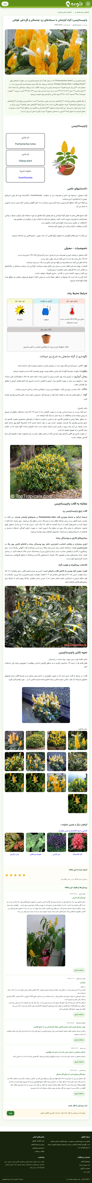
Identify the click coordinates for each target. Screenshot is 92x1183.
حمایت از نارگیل (85, 1168)
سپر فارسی (56, 854)
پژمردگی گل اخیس (78, 897)
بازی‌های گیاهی (85, 1161)
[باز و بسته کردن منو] (88, 3)
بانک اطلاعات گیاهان (38, 1141)
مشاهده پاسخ (79, 970)
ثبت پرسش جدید (84, 1165)
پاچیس (82, 982)
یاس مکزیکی (14, 854)
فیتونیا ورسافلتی (35, 854)
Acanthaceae (25, 178)
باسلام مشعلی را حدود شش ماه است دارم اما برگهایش (65, 1052)
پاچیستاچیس (79, 126)
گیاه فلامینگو (77, 854)
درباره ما (21, 1179)
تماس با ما (87, 1172)
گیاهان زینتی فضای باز (82, 12)
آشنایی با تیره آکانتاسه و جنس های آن (73, 830)
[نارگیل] (74, 3)
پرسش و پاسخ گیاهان (37, 1144)
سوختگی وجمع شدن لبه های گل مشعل (70, 1074)
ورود (5, 4)
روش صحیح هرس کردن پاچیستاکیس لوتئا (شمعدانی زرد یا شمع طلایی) (59, 1027)
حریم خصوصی (6, 1179)
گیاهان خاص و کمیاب (65, 12)
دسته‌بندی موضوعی (38, 1148)
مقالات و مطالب (39, 1151)
